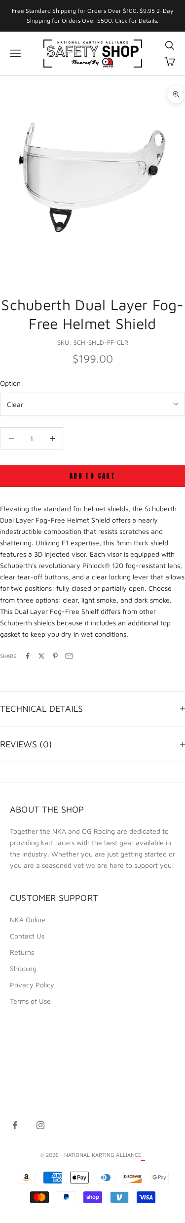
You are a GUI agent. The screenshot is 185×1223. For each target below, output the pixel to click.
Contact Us (27, 936)
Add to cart (92, 476)
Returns (22, 952)
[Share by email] (69, 656)
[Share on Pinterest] (55, 656)
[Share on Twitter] (41, 656)
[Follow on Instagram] (40, 1125)
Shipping (23, 968)
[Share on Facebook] (28, 656)
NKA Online (27, 919)
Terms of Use (30, 1001)
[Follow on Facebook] (15, 1125)
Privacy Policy (32, 984)
